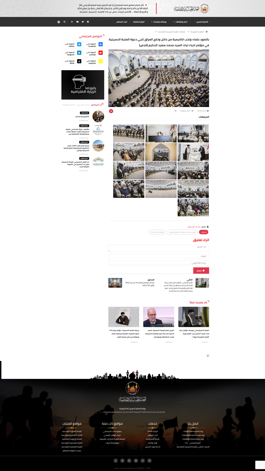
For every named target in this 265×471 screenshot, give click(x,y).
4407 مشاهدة (185, 110)
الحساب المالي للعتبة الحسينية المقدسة (193, 447)
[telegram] (129, 460)
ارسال (199, 270)
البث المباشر (121, 22)
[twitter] (82, 22)
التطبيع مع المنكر (82, 116)
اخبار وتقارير (84, 125)
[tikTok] (115, 460)
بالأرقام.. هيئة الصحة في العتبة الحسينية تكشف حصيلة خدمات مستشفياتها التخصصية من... (77, 132)
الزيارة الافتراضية (152, 439)
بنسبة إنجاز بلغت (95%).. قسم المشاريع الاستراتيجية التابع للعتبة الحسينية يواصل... (76, 148)
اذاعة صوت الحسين (152, 447)
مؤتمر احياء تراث (157, 232)
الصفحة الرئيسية (197, 32)
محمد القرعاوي (193, 226)
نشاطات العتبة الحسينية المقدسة (171, 32)
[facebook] (88, 22)
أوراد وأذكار (152, 443)
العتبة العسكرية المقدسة (72, 443)
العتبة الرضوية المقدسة (72, 439)
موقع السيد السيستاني (112, 431)
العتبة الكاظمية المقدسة (71, 435)
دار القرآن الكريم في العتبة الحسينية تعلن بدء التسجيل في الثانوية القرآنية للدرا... (75, 164)
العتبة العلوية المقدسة (72, 431)
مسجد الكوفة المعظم (72, 450)
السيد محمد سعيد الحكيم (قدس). (182, 232)
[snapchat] (122, 460)
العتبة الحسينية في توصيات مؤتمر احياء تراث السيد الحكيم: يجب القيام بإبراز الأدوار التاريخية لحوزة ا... (194, 333)
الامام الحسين (202, 22)
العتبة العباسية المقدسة (72, 447)
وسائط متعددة (159, 22)
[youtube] (77, 22)
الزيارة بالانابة (139, 22)
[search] (64, 21)
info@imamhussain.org (193, 431)
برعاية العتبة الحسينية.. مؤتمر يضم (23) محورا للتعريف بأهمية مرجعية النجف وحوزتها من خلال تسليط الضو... (124, 333)
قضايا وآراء (84, 113)
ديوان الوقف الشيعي (112, 435)
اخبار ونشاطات (181, 22)
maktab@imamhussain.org (193, 435)
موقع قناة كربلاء (112, 443)
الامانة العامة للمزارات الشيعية (112, 439)
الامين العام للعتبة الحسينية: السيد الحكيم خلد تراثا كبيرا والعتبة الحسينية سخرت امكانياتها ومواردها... (159, 333)
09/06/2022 (201, 110)
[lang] (58, 21)
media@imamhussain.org (193, 439)
